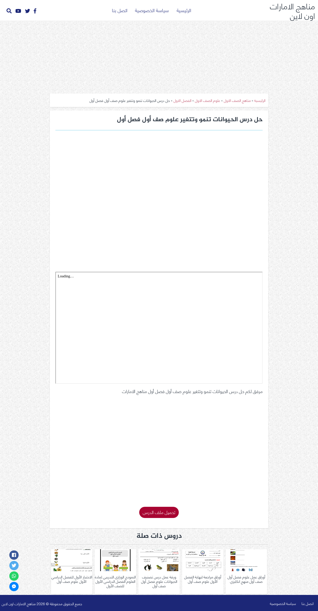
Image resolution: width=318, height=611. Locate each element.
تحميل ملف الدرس (159, 512)
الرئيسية (184, 9)
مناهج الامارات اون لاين (292, 10)
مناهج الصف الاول (237, 100)
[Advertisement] (159, 55)
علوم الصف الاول (207, 100)
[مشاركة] (14, 555)
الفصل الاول (182, 100)
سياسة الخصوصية (152, 9)
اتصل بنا (119, 9)
